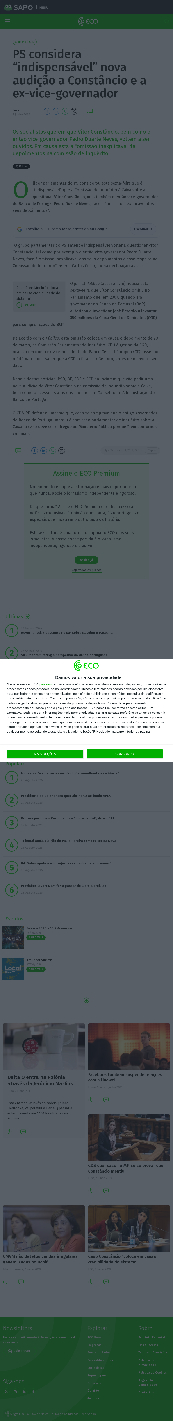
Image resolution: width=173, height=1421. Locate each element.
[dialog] (86, 710)
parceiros (46, 684)
